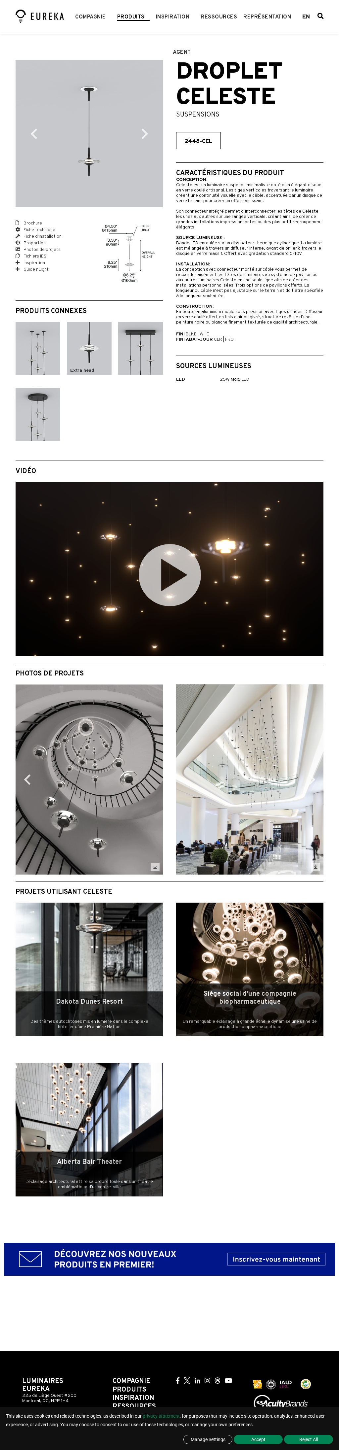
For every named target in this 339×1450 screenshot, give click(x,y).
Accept (258, 1439)
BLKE (191, 334)
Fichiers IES (34, 256)
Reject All (308, 1439)
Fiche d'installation (42, 236)
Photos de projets (42, 250)
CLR (218, 339)
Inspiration (173, 17)
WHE (204, 334)
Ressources (219, 17)
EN (306, 17)
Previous (34, 134)
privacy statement (161, 1416)
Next (145, 134)
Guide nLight (36, 269)
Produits (131, 17)
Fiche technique (39, 230)
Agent (182, 52)
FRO (229, 339)
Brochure (32, 223)
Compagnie (90, 17)
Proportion (34, 243)
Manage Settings (208, 1439)
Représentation (267, 17)
